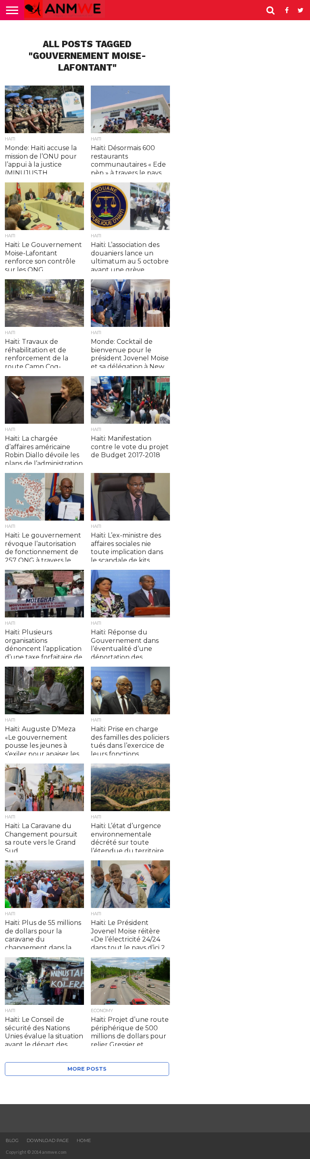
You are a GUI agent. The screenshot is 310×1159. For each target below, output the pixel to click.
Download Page (48, 1140)
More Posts (87, 1069)
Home (84, 1140)
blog (12, 1140)
